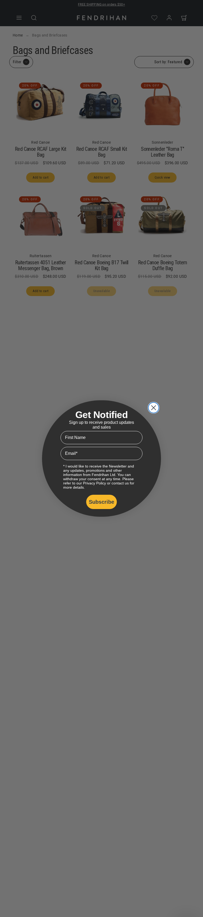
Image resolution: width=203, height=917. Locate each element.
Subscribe (101, 502)
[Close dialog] (153, 407)
